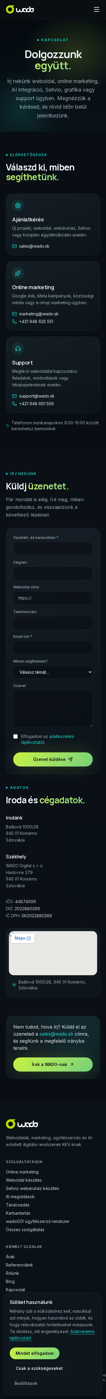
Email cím (22, 636)
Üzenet (19, 685)
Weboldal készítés (24, 1180)
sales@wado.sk (56, 1034)
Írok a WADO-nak (49, 1064)
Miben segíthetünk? (30, 661)
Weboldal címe (26, 587)
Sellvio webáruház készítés (32, 1188)
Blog (10, 1281)
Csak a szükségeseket (39, 1368)
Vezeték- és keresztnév (36, 537)
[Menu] (96, 9)
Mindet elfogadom (35, 1353)
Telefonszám (25, 612)
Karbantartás (18, 1213)
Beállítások (25, 1383)
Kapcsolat (15, 1289)
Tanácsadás (17, 1204)
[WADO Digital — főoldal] (20, 9)
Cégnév (20, 562)
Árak (10, 1256)
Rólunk (12, 1273)
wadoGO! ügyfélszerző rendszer (37, 1221)
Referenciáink (19, 1264)
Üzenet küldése (49, 759)
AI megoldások (20, 1196)
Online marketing (22, 1171)
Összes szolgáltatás (25, 1229)
